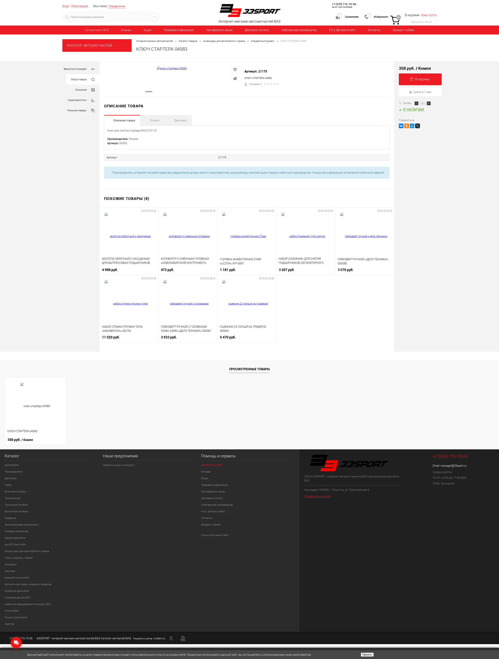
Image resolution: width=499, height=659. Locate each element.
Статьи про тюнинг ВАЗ (214, 535)
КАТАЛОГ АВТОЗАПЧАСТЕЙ (89, 45)
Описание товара (124, 120)
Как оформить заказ (219, 30)
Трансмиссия (12, 498)
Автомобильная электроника (21, 524)
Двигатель (11, 478)
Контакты (374, 30)
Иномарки (11, 564)
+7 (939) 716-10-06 (344, 4)
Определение (116, 6)
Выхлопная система (16, 511)
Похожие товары (77, 110)
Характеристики (77, 100)
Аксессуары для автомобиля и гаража (27, 551)
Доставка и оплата (257, 30)
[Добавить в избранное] (235, 69)
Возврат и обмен (403, 30)
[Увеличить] (172, 68)
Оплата (154, 120)
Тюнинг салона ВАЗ (16, 617)
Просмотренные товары (249, 369)
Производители (13, 471)
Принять (367, 654)
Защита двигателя (15, 537)
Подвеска (10, 518)
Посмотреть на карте (317, 496)
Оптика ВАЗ (11, 610)
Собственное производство (299, 30)
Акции (147, 30)
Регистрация (80, 6)
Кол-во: (407, 103)
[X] (417, 126)
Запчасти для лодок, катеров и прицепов (28, 584)
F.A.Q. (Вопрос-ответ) (342, 30)
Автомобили (12, 465)
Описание (81, 89)
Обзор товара (79, 79)
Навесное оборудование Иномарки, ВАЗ (28, 604)
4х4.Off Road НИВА (15, 544)
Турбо (8, 484)
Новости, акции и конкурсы (118, 465)
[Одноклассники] (406, 126)
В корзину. (422, 79)
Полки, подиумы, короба (19, 557)
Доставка (180, 120)
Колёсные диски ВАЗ (17, 590)
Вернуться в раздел (75, 68)
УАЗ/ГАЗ (9, 624)
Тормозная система (16, 504)
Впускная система (15, 491)
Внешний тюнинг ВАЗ (17, 577)
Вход (65, 6)
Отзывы (126, 30)
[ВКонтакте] (401, 126)
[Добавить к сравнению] (235, 78)
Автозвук (10, 571)
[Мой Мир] (412, 126)
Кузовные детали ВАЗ (17, 597)
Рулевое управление (16, 531)
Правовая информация (179, 30)
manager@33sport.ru (454, 465)
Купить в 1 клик (422, 92)
